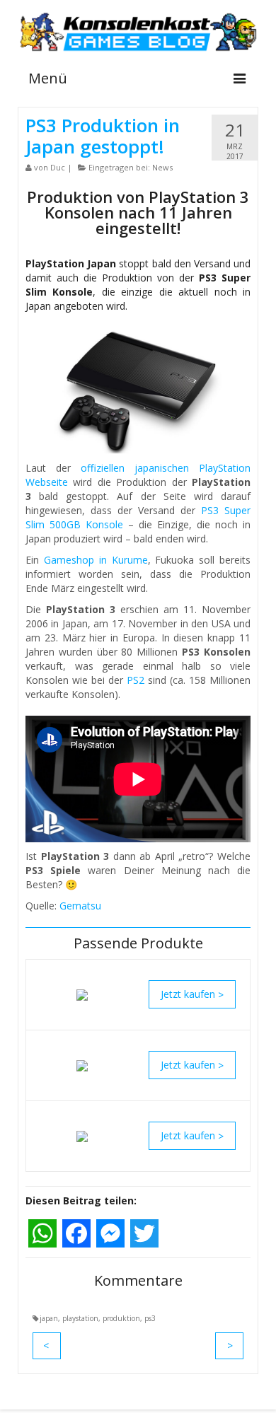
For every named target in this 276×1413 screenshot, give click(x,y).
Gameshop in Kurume (96, 559)
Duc (57, 167)
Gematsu (80, 905)
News (162, 167)
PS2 (135, 680)
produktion (121, 1318)
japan (49, 1318)
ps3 (150, 1318)
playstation (80, 1318)
